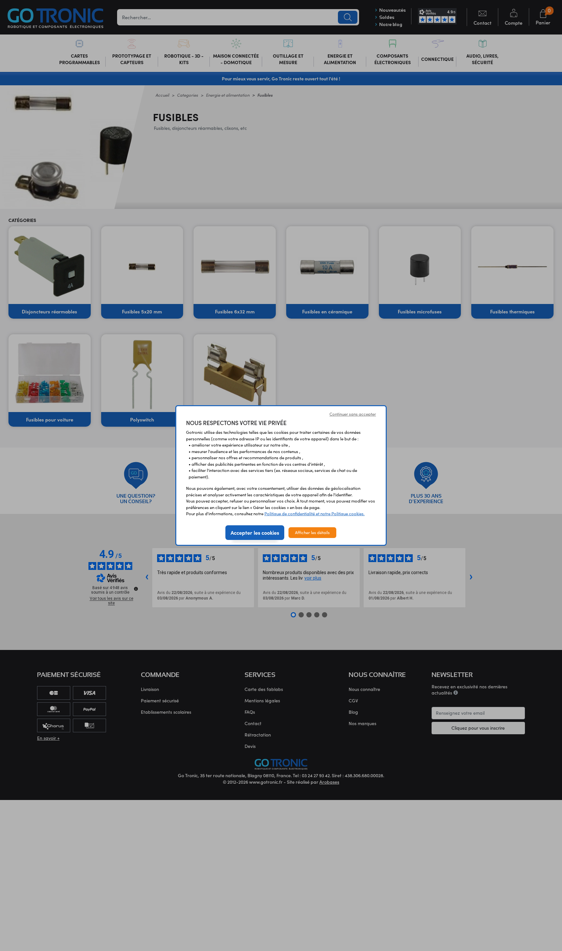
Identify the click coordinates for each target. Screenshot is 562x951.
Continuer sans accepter (352, 414)
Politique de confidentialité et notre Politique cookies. (314, 514)
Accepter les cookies (255, 532)
